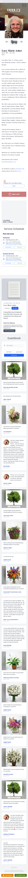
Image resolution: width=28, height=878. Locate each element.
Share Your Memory (9, 330)
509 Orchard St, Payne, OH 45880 (14, 244)
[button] (14, 370)
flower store (18, 171)
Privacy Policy (10, 871)
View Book (7, 308)
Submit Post (14, 355)
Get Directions (8, 247)
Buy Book (15, 308)
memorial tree (19, 169)
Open (14, 186)
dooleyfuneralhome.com (9, 162)
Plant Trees (19, 247)
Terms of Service (18, 871)
